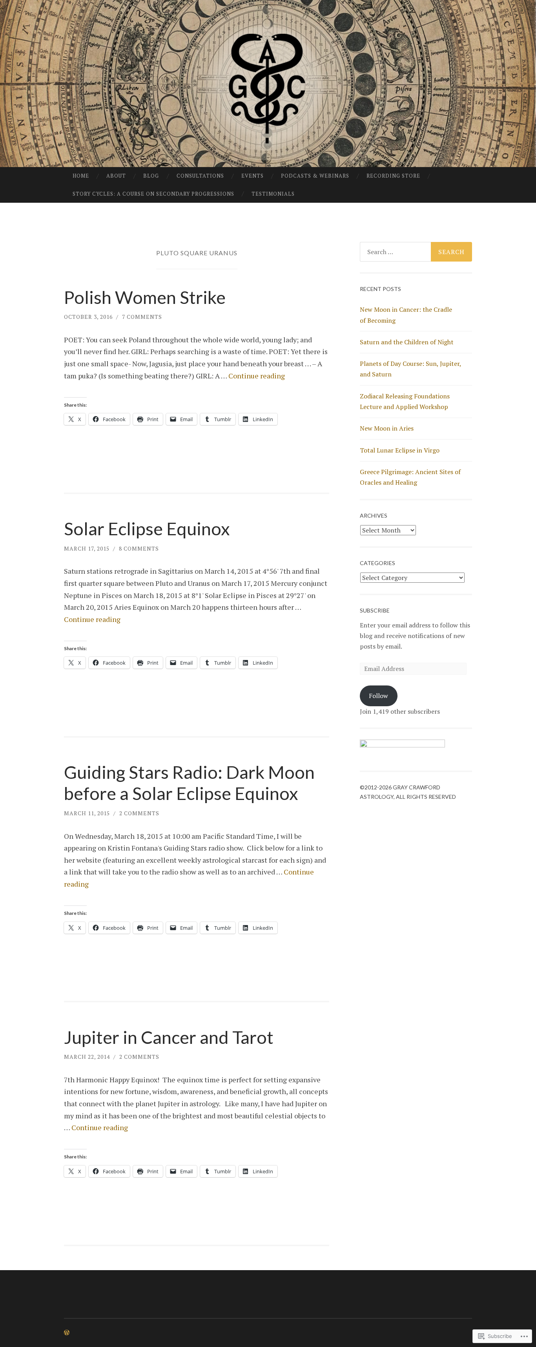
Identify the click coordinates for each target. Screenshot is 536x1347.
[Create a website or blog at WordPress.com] (66, 1332)
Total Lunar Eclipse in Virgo (399, 450)
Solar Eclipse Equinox (147, 528)
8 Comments (139, 548)
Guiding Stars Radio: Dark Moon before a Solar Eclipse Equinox (189, 783)
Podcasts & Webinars (315, 175)
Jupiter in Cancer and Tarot (168, 1037)
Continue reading (256, 375)
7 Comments (142, 316)
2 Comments (139, 813)
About (116, 175)
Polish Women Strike (145, 297)
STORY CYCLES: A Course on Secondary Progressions (153, 193)
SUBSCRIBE (375, 610)
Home (81, 175)
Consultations (200, 175)
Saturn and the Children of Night (407, 342)
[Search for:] (416, 252)
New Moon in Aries (387, 428)
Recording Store (393, 175)
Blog (151, 175)
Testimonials (273, 193)
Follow (378, 695)
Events (252, 175)
